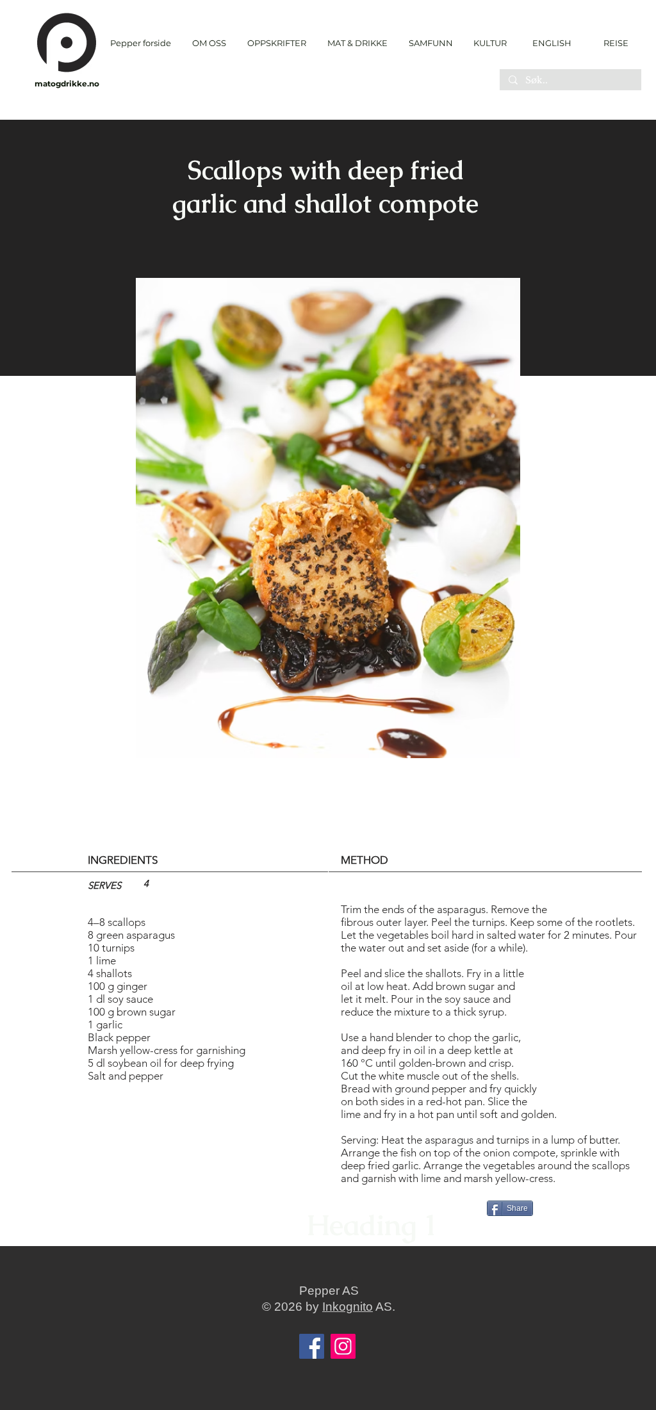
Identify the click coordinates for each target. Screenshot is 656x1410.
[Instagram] (343, 1346)
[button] (276, 43)
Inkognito (347, 1306)
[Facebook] (311, 1346)
